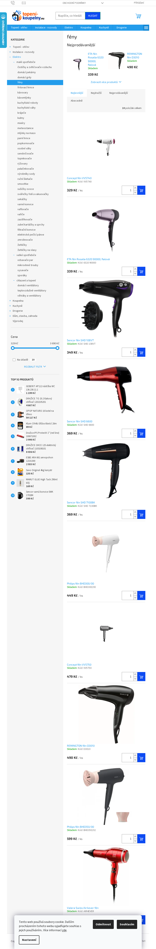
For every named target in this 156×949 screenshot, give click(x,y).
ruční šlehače (25, 179)
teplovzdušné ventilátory (32, 291)
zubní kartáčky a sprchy (31, 225)
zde (64, 930)
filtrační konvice (27, 230)
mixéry (21, 123)
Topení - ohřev (21, 47)
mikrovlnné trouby (28, 265)
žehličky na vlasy (27, 250)
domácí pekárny (27, 72)
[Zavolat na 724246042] (16, 3)
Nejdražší (96, 93)
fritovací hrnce (26, 87)
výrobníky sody (26, 174)
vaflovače (23, 209)
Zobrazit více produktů (104, 82)
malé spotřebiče (26, 62)
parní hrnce (24, 138)
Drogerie (18, 311)
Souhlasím (127, 924)
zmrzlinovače (25, 240)
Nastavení (29, 940)
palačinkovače (26, 169)
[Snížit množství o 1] (135, 192)
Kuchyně (17, 306)
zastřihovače (25, 219)
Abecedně (77, 101)
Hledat (92, 15)
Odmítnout (103, 924)
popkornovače (26, 143)
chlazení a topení (26, 280)
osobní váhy (24, 148)
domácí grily (24, 77)
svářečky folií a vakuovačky (33, 194)
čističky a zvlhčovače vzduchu (35, 67)
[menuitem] (19, 28)
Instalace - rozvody (23, 52)
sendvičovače (25, 154)
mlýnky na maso (27, 133)
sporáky (22, 275)
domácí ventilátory (28, 285)
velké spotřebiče (26, 255)
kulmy (21, 118)
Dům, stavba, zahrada (25, 316)
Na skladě (25, 360)
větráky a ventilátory (29, 296)
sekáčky (22, 199)
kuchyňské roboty (28, 103)
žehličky (22, 245)
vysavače (23, 270)
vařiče (21, 214)
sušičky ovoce (26, 189)
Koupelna (18, 301)
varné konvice (25, 204)
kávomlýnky (24, 98)
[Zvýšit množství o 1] (135, 188)
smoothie (23, 184)
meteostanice (25, 128)
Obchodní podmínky (74, 3)
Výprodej (18, 321)
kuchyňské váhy (27, 108)
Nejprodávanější (118, 93)
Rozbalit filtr (33, 367)
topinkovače (25, 158)
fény (20, 82)
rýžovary (23, 164)
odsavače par (25, 260)
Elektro (17, 57)
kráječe (22, 113)
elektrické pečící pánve (31, 235)
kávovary (23, 93)
